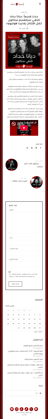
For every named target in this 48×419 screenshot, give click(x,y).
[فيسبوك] (41, 148)
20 (40, 324)
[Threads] (21, 409)
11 (13, 315)
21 (34, 324)
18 (13, 319)
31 (18, 328)
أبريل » (35, 332)
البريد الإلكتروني (13, 249)
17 (18, 319)
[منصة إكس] (36, 148)
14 (34, 319)
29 (29, 328)
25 (13, 324)
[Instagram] (16, 409)
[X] (31, 409)
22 (29, 324)
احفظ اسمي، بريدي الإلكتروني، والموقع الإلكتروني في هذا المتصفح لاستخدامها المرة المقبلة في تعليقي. (23, 275)
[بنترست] (32, 148)
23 (24, 324)
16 (24, 319)
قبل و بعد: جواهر (24, 180)
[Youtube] (11, 409)
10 (18, 315)
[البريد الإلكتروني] (27, 148)
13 (40, 319)
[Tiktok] (26, 409)
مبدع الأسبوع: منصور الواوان (33, 345)
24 (19, 324)
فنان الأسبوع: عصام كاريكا (34, 359)
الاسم (11, 238)
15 (29, 319)
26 (8, 324)
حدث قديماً (24, 12)
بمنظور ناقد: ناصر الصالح (24, 164)
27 (40, 328)
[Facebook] (36, 409)
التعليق (11, 210)
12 (8, 315)
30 (24, 328)
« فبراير (40, 332)
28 (34, 328)
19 (8, 319)
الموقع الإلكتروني (13, 259)
